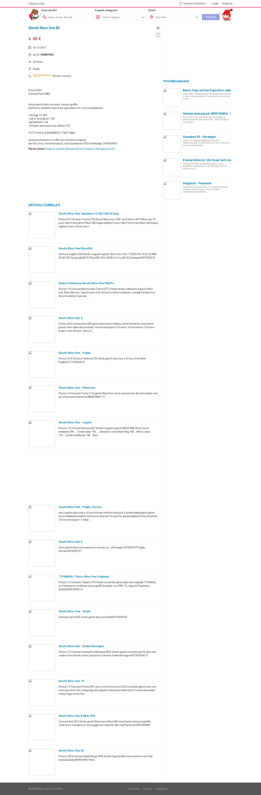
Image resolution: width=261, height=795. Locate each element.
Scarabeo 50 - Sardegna (199, 137)
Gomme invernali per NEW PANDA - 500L (209, 113)
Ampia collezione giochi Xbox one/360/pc (86, 283)
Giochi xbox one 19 (71, 681)
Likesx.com (36, 3)
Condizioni (161, 788)
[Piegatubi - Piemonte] (172, 190)
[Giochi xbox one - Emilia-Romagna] (41, 657)
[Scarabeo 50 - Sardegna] (172, 143)
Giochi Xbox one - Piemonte (77, 387)
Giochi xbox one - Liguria (75, 422)
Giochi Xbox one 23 (71, 750)
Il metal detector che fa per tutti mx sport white (215, 160)
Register (227, 3)
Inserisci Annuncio (194, 3)
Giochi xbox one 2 (70, 318)
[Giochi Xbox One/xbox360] (41, 259)
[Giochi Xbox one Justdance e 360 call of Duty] (41, 224)
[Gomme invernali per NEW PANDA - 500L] (172, 120)
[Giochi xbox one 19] (41, 692)
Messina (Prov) (74, 148)
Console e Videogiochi (96, 148)
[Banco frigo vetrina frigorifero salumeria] (172, 97)
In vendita (58, 148)
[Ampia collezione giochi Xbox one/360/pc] (41, 294)
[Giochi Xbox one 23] (41, 761)
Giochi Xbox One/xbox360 (76, 248)
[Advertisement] (126, 55)
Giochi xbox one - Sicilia (74, 611)
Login (215, 3)
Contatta (134, 788)
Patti (112, 148)
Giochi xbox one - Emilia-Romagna (81, 646)
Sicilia (49, 148)
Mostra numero (61, 75)
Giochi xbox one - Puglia (75, 352)
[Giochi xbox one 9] (41, 553)
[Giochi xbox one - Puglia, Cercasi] (41, 518)
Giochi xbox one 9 (70, 541)
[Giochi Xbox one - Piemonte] (41, 398)
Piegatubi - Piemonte (197, 183)
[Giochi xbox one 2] (41, 329)
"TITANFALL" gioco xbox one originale (84, 576)
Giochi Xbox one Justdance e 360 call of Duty (89, 213)
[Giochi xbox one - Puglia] (41, 364)
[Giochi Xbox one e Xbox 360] (41, 727)
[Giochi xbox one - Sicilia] (41, 622)
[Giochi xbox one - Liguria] (41, 433)
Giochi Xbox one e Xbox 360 (77, 715)
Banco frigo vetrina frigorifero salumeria (210, 90)
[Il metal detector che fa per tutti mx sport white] (172, 167)
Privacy (147, 788)
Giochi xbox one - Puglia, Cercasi (80, 507)
